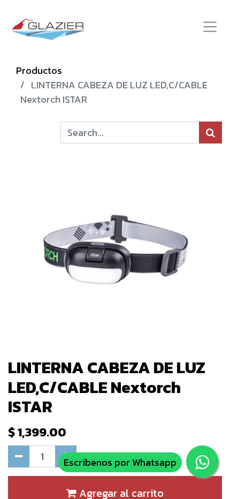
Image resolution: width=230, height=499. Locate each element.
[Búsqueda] (210, 132)
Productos (39, 70)
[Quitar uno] (18, 456)
